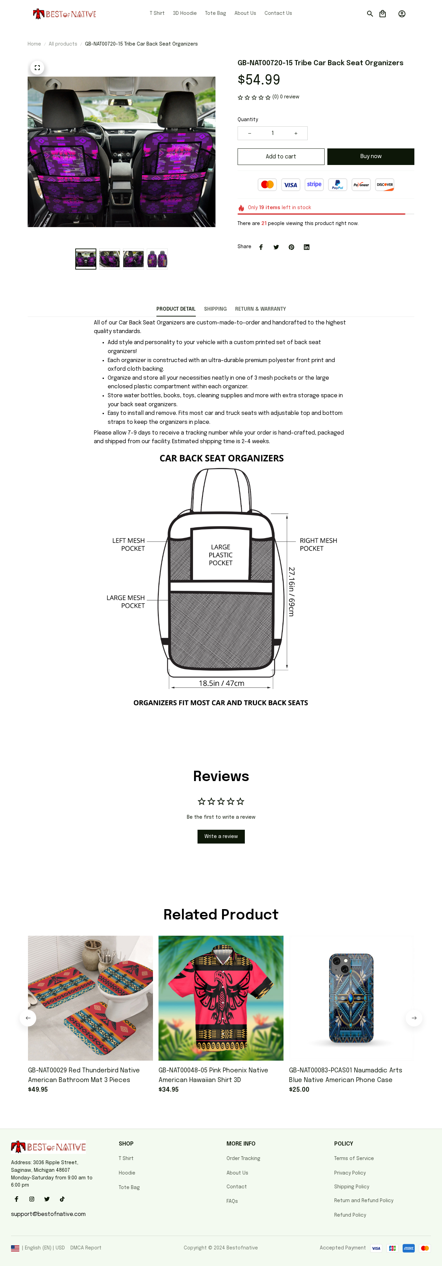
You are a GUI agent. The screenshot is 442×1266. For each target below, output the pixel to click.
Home (34, 44)
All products (63, 44)
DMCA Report (86, 1248)
